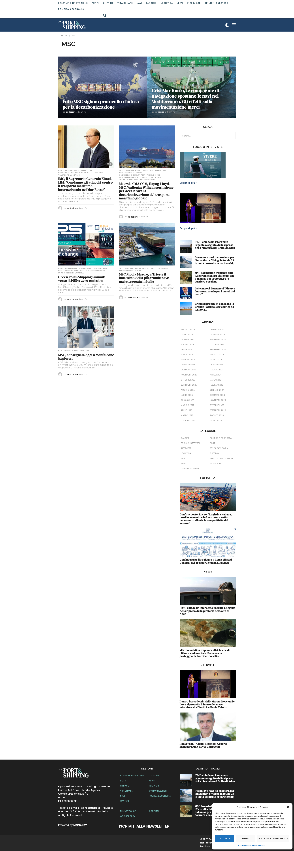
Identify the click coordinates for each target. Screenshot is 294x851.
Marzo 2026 (187, 354)
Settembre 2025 (189, 384)
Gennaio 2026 (188, 364)
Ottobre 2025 (188, 379)
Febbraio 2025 (188, 420)
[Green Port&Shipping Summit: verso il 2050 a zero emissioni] (86, 244)
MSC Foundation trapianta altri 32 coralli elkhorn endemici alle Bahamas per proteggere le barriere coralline (214, 277)
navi (153, 268)
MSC (101, 173)
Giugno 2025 (187, 400)
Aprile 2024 (215, 374)
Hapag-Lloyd (141, 170)
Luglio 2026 (187, 334)
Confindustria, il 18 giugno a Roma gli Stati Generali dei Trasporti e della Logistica (206, 561)
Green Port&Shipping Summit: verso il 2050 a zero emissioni (81, 279)
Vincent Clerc (126, 179)
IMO (91, 170)
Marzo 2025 (187, 415)
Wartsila (79, 273)
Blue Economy (85, 268)
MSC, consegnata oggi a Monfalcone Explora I (86, 357)
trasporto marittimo (69, 175)
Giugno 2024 (216, 364)
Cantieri (151, 3)
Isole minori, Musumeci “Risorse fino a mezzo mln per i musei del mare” (215, 291)
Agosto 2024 (217, 354)
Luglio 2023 (216, 420)
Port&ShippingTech (95, 270)
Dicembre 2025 (188, 369)
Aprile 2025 (186, 410)
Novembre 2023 (218, 400)
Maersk (94, 173)
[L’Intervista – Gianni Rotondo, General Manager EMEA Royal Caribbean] (208, 727)
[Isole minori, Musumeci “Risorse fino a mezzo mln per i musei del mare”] (186, 293)
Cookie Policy (244, 845)
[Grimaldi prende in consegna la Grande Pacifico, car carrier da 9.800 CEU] (186, 308)
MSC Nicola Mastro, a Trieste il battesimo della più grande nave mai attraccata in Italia (144, 278)
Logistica (166, 3)
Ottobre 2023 (217, 405)
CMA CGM (129, 170)
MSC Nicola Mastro (139, 268)
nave (82, 351)
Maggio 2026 (187, 344)
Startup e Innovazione (73, 3)
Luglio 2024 (216, 359)
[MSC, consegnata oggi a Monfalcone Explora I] (86, 327)
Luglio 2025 (187, 395)
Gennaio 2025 (217, 329)
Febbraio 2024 (217, 384)
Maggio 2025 (187, 405)
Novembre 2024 (218, 339)
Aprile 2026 (186, 349)
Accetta (224, 838)
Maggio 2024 (217, 369)
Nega (245, 838)
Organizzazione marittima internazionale (139, 175)
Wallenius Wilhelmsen (144, 179)
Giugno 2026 (187, 339)
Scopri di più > (188, 183)
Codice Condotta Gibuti (76, 170)
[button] (287, 807)
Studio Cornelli (66, 273)
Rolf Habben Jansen (128, 177)
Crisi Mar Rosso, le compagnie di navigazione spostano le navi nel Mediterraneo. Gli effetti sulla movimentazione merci (185, 98)
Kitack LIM (84, 173)
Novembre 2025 (189, 374)
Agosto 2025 (188, 390)
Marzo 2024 (216, 379)
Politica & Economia (71, 9)
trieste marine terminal (130, 270)
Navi (139, 3)
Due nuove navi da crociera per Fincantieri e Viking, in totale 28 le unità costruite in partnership (214, 260)
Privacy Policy (258, 845)
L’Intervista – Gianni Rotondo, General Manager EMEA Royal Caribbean (203, 745)
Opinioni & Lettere (216, 3)
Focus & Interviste (190, 443)
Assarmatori (71, 268)
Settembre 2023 (218, 410)
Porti (95, 3)
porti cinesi (162, 268)
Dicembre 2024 (217, 334)
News (180, 3)
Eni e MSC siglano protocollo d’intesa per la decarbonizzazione (101, 104)
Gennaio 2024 (217, 390)
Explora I (68, 351)
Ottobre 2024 (217, 344)
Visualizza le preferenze (273, 838)
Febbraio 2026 (188, 359)
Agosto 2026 (188, 329)
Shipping (108, 3)
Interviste (194, 3)
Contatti (154, 811)
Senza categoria (219, 448)
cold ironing (100, 268)
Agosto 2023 (217, 415)
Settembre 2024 (218, 349)
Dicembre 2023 (217, 395)
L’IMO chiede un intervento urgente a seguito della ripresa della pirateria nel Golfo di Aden (215, 245)
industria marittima (68, 173)
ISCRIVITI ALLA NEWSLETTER (144, 826)
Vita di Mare (125, 3)
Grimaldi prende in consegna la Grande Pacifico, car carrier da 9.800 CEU (214, 307)
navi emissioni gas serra (130, 173)
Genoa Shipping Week (68, 270)
